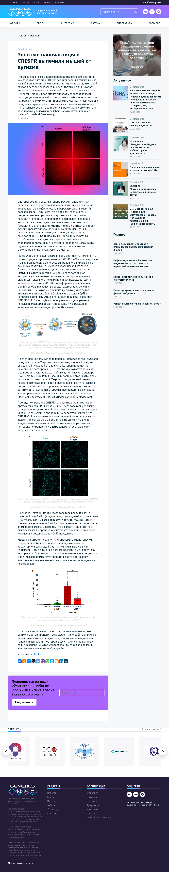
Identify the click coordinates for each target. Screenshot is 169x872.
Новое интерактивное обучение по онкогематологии (133, 278)
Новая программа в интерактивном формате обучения (133, 292)
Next (162, 751)
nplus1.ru (36, 654)
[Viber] (43, 661)
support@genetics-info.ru (21, 863)
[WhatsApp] (47, 661)
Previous (7, 751)
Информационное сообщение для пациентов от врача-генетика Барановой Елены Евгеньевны (132, 263)
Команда (24, 2)
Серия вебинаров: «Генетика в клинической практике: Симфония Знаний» (133, 246)
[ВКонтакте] (20, 661)
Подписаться (24, 702)
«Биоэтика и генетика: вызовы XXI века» (137, 303)
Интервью (67, 23)
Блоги (41, 23)
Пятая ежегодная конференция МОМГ (141, 124)
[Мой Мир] (29, 661)
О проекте (12, 2)
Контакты (59, 2)
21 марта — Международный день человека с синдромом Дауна (143, 190)
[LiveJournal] (66, 661)
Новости (14, 23)
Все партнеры (151, 729)
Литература (124, 23)
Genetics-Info (25, 49)
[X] (33, 661)
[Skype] (52, 661)
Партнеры (47, 2)
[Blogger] (57, 661)
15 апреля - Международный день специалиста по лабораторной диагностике (143, 147)
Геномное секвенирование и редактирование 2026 (145, 169)
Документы (93, 805)
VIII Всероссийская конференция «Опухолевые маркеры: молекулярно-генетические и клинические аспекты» (143, 216)
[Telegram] (38, 661)
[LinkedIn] (61, 661)
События (154, 23)
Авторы (35, 2)
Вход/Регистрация (152, 2)
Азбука (95, 23)
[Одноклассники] (24, 661)
